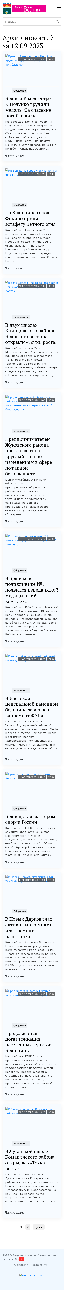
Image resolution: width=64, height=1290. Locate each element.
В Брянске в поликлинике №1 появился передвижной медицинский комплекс (32, 589)
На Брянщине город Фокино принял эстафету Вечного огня (30, 218)
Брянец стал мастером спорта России (30, 819)
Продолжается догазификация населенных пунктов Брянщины (28, 1042)
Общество (19, 90)
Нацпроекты (20, 317)
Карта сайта (39, 1264)
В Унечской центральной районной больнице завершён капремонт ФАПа (31, 707)
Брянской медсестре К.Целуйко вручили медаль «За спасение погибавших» (28, 107)
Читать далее (15, 156)
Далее (39, 1227)
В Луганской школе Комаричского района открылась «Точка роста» (29, 1160)
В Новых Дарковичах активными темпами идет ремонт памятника (29, 927)
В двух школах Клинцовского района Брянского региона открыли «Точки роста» (31, 333)
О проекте (21, 1264)
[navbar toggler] (58, 8)
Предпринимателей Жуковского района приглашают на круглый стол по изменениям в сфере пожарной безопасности (28, 456)
